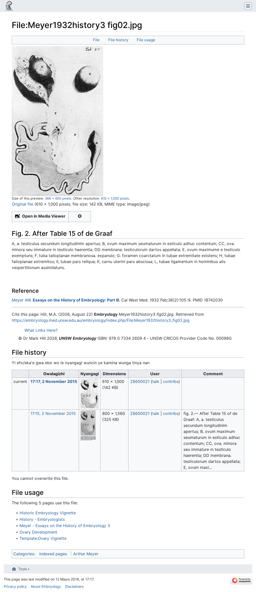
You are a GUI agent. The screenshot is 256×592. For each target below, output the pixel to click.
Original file (22, 204)
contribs (170, 381)
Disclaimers (74, 586)
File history (118, 39)
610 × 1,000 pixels (115, 198)
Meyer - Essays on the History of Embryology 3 (65, 525)
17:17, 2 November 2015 (53, 381)
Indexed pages (53, 553)
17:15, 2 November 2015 (53, 413)
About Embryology (46, 586)
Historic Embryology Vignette (48, 512)
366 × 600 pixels (58, 198)
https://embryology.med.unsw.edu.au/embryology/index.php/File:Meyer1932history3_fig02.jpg (101, 320)
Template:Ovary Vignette (43, 538)
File (96, 39)
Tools (22, 569)
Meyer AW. (22, 299)
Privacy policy (15, 586)
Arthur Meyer (85, 553)
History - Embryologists (42, 519)
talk (155, 381)
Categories (23, 553)
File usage (146, 39)
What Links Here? (41, 330)
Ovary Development (38, 532)
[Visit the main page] (9, 6)
